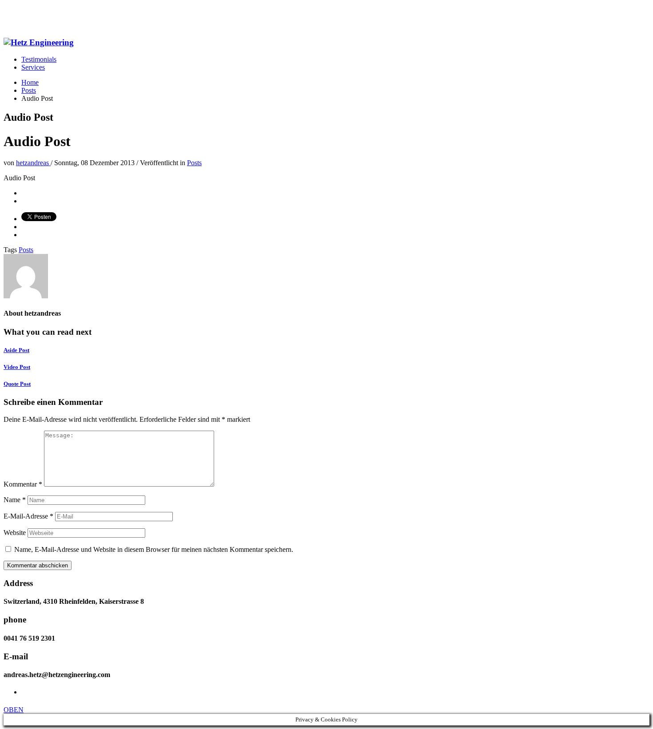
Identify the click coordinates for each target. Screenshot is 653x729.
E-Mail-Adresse (28, 516)
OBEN (14, 709)
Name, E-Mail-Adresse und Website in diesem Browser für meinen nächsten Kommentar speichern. (153, 549)
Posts (194, 162)
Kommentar (23, 484)
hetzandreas (33, 162)
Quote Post (17, 383)
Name (15, 499)
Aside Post (16, 350)
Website (15, 532)
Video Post (17, 367)
